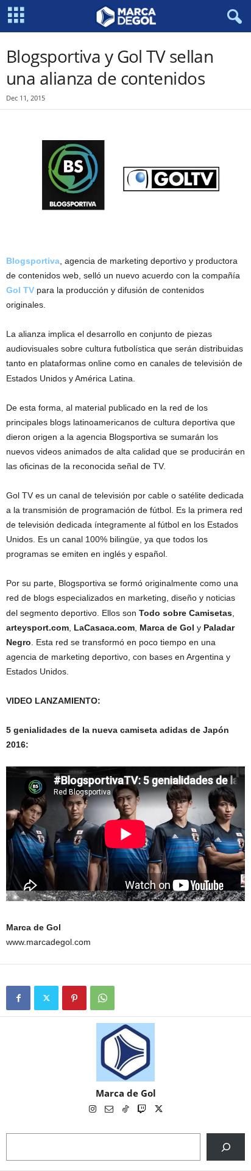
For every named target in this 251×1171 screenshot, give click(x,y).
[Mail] (110, 1110)
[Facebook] (18, 998)
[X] (46, 998)
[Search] (226, 1147)
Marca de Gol (126, 1093)
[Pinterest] (74, 998)
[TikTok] (126, 1110)
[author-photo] (125, 1052)
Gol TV (20, 290)
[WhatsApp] (102, 998)
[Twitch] (143, 1110)
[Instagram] (93, 1110)
